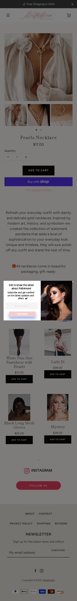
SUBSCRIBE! (22, 314)
